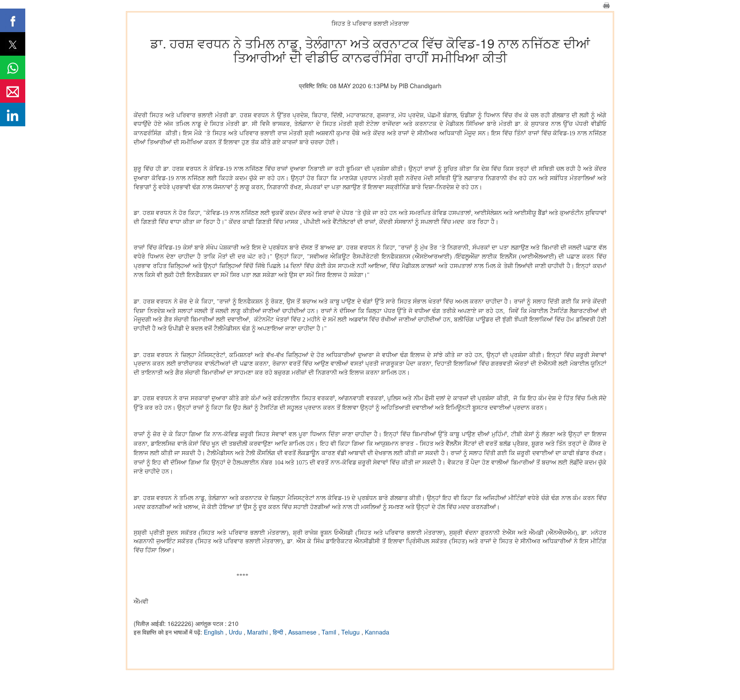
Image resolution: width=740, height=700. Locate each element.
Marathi (258, 632)
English (214, 632)
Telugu (351, 632)
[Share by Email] (12, 91)
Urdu (236, 632)
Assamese (303, 632)
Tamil (330, 632)
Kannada (377, 632)
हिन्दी (279, 632)
